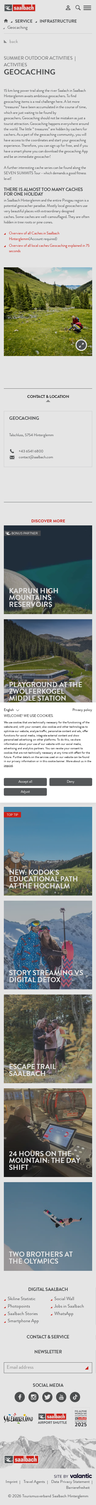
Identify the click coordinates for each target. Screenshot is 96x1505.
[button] (11, 710)
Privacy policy (82, 710)
